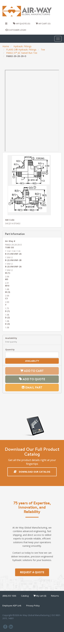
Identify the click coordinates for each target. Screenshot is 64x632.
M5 (6, 279)
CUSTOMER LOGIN (16, 29)
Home (5, 46)
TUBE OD (9, 247)
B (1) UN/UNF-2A (13, 253)
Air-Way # (10, 241)
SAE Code (9, 220)
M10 (7, 285)
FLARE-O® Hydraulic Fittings (21, 49)
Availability (11, 338)
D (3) (7, 324)
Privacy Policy (33, 605)
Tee (43, 49)
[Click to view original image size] (32, 185)
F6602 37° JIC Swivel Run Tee (21, 52)
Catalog (25, 595)
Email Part (33, 387)
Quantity (10, 349)
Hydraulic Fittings (22, 46)
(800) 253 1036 (9, 595)
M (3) (7, 292)
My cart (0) (44, 23)
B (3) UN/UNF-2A (13, 266)
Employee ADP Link (11, 605)
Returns (55, 595)
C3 (6, 298)
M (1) (7, 273)
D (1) (7, 311)
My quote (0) (22, 23)
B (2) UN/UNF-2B (13, 260)
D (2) (7, 317)
